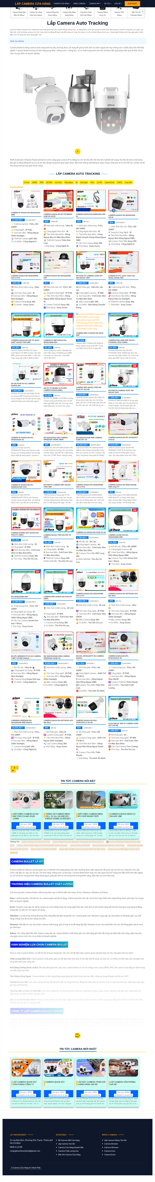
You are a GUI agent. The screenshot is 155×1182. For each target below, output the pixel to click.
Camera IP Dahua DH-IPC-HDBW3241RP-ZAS (22, 486)
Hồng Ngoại (69, 182)
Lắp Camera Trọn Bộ (66, 1144)
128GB (34, 182)
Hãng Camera (79, 3)
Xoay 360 (128, 182)
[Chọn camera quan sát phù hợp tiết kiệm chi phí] (142, 11)
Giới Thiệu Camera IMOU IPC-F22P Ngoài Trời (90, 815)
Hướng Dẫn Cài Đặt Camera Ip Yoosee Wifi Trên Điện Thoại (82, 849)
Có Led (26, 182)
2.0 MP (99, 182)
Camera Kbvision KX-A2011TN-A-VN (36, 842)
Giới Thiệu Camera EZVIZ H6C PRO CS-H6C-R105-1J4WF (26, 815)
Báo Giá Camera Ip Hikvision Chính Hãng (108, 845)
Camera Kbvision (111, 1144)
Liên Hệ (117, 3)
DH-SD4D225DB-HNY (19, 597)
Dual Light (83, 182)
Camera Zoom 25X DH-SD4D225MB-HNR (118, 536)
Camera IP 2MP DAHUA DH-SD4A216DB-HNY (55, 341)
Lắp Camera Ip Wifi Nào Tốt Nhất (43, 849)
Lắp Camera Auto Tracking (78, 173)
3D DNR (49, 182)
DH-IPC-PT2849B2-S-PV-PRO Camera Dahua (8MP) (55, 389)
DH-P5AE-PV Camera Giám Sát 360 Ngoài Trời (89, 277)
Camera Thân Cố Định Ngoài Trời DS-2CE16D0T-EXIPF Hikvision (42, 845)
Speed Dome (109, 182)
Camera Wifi (94, 3)
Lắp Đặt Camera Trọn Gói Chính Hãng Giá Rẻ (91, 1083)
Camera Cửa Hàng (61, 3)
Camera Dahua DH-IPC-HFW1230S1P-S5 (118, 657)
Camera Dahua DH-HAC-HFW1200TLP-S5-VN (86, 721)
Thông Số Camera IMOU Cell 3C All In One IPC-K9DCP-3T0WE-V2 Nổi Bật (58, 815)
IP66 (41, 182)
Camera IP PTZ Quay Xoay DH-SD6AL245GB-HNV (121, 277)
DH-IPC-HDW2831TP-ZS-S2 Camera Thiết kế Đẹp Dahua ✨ (26, 657)
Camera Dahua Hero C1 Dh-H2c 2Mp (123, 815)
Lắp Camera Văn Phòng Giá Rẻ (123, 1083)
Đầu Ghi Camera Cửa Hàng (69, 1155)
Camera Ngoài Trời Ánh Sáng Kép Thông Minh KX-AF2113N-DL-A (78, 842)
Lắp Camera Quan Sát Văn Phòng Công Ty (25, 1083)
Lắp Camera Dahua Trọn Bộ (115, 1140)
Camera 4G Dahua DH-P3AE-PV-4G (91, 532)
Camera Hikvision (111, 1147)
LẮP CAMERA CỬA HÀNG (33, 3)
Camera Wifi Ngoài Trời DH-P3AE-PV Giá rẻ (89, 388)
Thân (92, 182)
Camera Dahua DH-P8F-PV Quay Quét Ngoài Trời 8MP (25, 341)
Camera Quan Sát (55, 1082)
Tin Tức (107, 3)
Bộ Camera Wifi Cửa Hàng (68, 1140)
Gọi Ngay (132, 4)
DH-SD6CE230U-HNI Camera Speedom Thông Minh (56, 439)
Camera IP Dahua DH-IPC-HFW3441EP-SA (22, 439)
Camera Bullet (16, 187)
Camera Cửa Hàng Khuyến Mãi (70, 1147)
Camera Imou (109, 1151)
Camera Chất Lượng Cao (68, 1151)
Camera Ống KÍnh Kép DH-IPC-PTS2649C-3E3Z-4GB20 (121, 341)
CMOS (119, 182)
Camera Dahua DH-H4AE (80, 845)
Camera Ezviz (110, 1155)
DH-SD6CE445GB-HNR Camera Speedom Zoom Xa (57, 657)
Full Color (58, 182)
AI (76, 182)
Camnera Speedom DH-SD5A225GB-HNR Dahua (21, 721)
